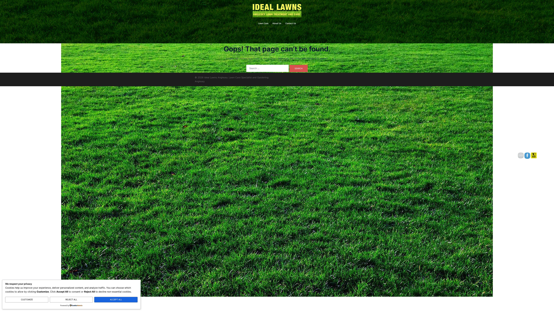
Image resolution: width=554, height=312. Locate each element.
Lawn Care (263, 23)
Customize (27, 299)
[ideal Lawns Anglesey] (277, 11)
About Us (276, 23)
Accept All (116, 299)
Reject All (71, 299)
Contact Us (290, 23)
